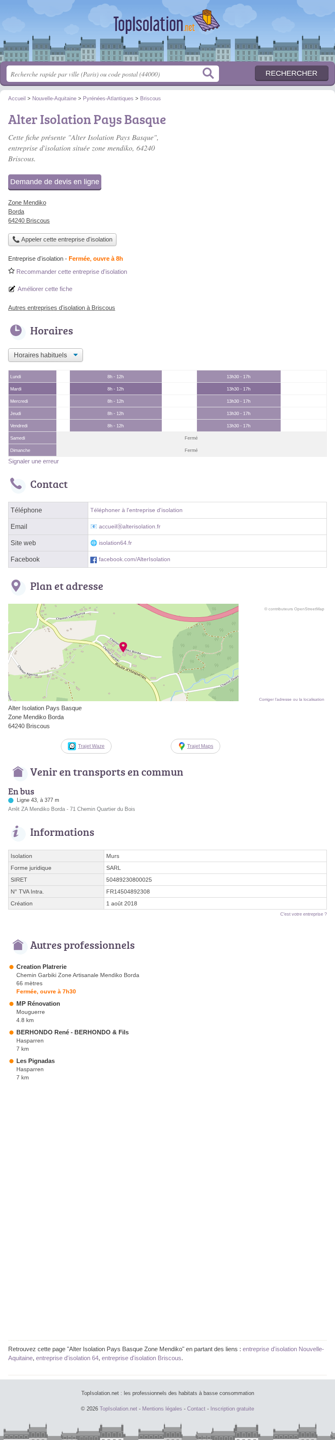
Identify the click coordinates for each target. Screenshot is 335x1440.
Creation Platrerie (41, 966)
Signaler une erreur (33, 461)
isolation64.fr (115, 543)
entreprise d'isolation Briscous (141, 1357)
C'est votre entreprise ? (303, 914)
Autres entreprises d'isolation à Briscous (61, 307)
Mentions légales (162, 1409)
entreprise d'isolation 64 (67, 1357)
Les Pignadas (35, 1060)
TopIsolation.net (167, 33)
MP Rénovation (38, 1003)
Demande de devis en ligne (54, 182)
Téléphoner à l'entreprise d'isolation (136, 510)
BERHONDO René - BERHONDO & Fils (72, 1032)
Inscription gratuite (232, 1409)
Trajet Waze (91, 746)
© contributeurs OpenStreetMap (294, 609)
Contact (196, 1409)
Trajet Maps (200, 746)
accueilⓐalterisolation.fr (130, 527)
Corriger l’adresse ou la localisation (291, 699)
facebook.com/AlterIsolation (134, 559)
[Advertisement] (167, 1274)
